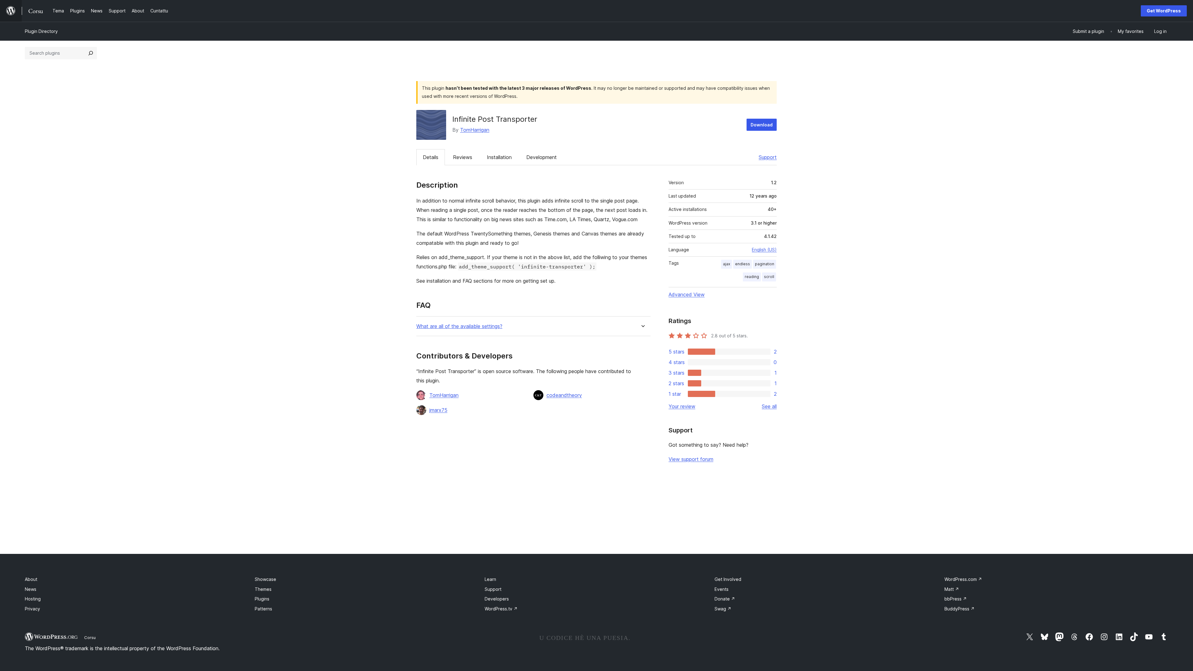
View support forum (691, 459)
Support (768, 157)
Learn (490, 579)
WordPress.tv (501, 608)
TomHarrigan (474, 130)
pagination (764, 264)
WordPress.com (963, 579)
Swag (723, 608)
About (31, 579)
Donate (725, 598)
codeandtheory (564, 395)
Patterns (263, 608)
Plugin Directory (41, 31)
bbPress (955, 598)
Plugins (262, 598)
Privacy (32, 608)
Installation (499, 157)
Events (722, 589)
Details (430, 157)
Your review (682, 406)
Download (762, 124)
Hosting (33, 598)
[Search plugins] (91, 53)
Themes (263, 589)
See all (769, 406)
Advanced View (687, 294)
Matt (951, 589)
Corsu (90, 637)
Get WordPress (1164, 10)
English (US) (764, 249)
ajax (726, 264)
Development (541, 157)
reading (752, 276)
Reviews (462, 157)
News (30, 589)
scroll (769, 276)
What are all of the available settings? (459, 326)
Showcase (265, 579)
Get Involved (728, 579)
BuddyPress (959, 608)
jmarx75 (438, 410)
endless (742, 264)
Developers (497, 598)
